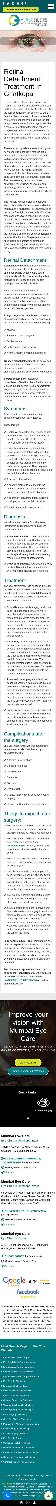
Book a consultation (28, 1071)
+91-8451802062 (13, 1256)
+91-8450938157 (13, 1211)
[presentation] (27, 1119)
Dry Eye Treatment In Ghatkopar (18, 1447)
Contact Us (28, 1062)
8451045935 (32, 1158)
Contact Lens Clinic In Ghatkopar (18, 1462)
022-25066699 (12, 1162)
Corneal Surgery (27, 1110)
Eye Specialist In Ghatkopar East (18, 1367)
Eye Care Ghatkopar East (15, 1386)
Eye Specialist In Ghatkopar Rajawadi (21, 1376)
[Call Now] (7, 1495)
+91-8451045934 (13, 1158)
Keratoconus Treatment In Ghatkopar (21, 1452)
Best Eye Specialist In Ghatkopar (18, 1371)
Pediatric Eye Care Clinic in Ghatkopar (21, 1424)
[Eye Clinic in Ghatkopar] (28, 27)
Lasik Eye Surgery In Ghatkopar (18, 1409)
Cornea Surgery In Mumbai (16, 1433)
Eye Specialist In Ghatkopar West (19, 1362)
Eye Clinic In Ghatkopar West (17, 1390)
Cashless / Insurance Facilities (20, 9)
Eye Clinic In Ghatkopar (14, 1381)
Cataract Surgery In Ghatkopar (17, 1400)
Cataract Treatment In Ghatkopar (19, 1405)
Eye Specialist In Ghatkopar (16, 1357)
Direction (9, 1172)
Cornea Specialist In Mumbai (16, 1443)
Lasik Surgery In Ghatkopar (16, 1414)
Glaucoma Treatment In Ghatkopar (19, 1457)
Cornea (13, 120)
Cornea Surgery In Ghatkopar (17, 1428)
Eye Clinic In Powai (12, 1438)
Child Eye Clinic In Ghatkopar (17, 1419)
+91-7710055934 (35, 1211)
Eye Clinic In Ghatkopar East (16, 1395)
